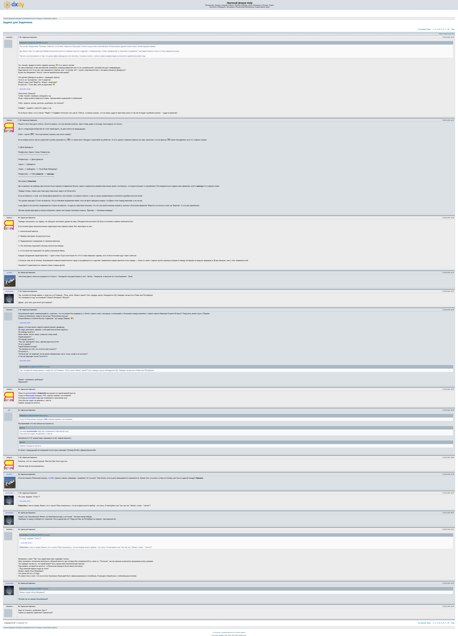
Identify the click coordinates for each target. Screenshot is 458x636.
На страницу (422, 29)
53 (448, 29)
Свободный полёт (29, 627)
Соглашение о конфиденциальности (224, 632)
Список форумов (9, 627)
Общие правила (240, 632)
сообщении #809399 (34, 43)
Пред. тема (442, 33)
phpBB (221, 635)
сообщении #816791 (36, 535)
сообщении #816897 (35, 589)
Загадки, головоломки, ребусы (46, 627)
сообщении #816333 (36, 367)
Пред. (429, 29)
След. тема (450, 33)
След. (453, 29)
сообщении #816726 (34, 416)
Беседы (18, 627)
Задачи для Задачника (17, 22)
